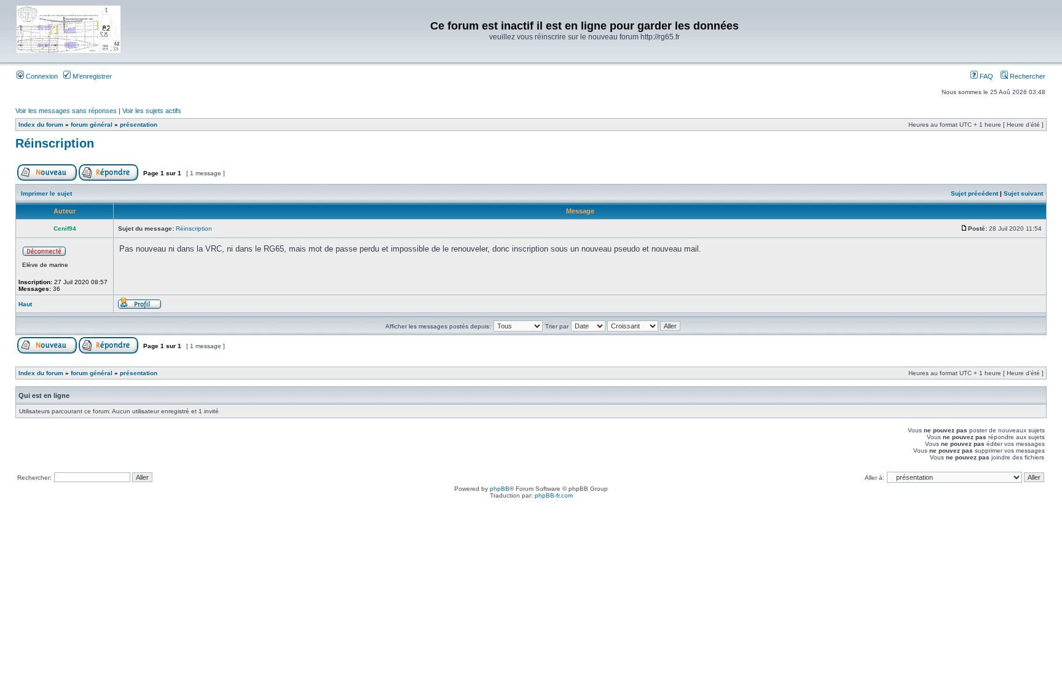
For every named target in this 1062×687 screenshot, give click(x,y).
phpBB (499, 488)
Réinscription (54, 143)
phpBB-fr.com (554, 495)
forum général (91, 124)
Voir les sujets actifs (151, 110)
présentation (138, 124)
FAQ (985, 76)
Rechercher (1026, 76)
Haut (25, 304)
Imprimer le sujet (46, 193)
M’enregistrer (91, 76)
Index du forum (40, 124)
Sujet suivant (1023, 193)
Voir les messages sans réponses (66, 110)
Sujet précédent (974, 193)
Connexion (41, 76)
